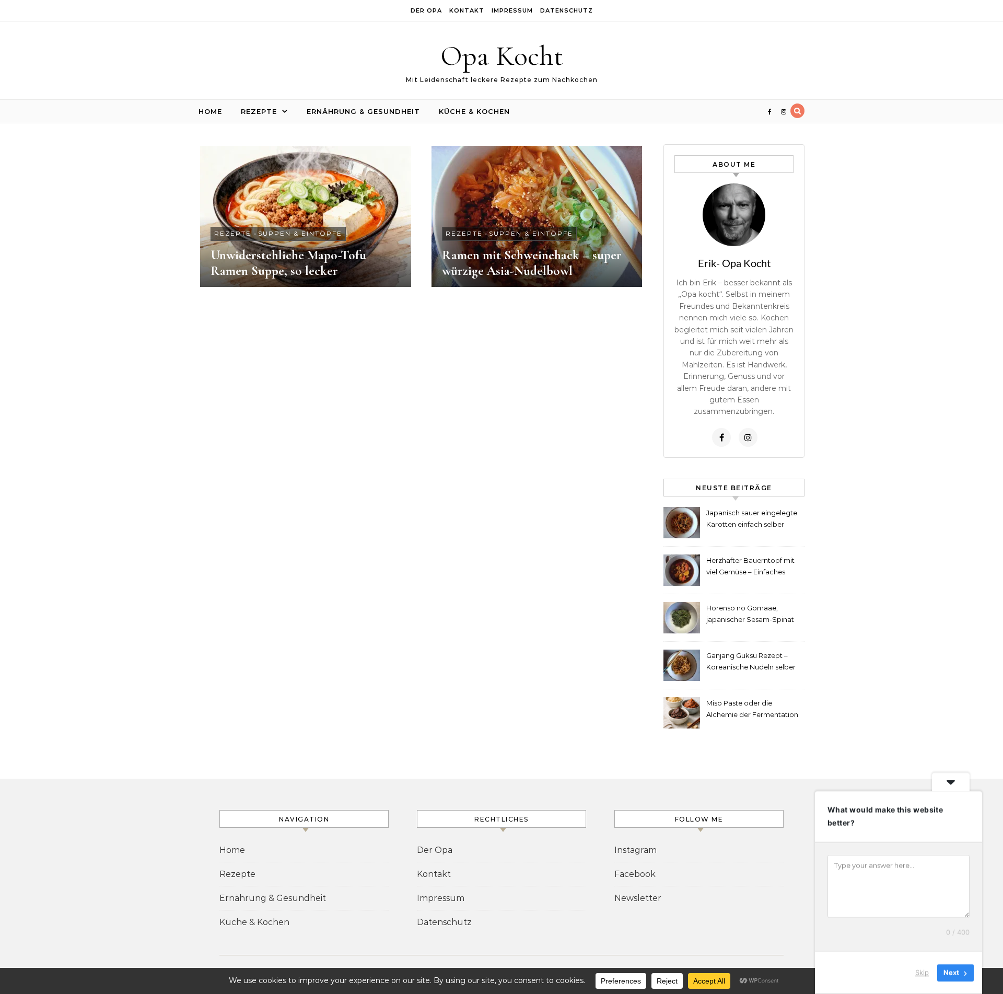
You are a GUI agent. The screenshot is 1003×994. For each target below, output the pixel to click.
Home (210, 111)
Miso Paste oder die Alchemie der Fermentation (752, 709)
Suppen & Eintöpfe (300, 233)
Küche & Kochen (474, 111)
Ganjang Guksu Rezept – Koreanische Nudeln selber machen (751, 662)
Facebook (635, 874)
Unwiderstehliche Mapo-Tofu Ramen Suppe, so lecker (288, 263)
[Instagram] (748, 437)
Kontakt (466, 10)
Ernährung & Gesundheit (363, 111)
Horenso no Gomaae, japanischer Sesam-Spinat (750, 613)
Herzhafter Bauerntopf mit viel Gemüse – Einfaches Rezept (750, 567)
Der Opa (426, 10)
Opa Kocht (501, 56)
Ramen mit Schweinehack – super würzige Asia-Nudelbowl (532, 263)
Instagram (635, 850)
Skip (922, 972)
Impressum (512, 10)
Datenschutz (566, 10)
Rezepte (259, 111)
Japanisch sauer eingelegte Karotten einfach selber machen (751, 519)
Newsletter (637, 898)
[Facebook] (721, 437)
